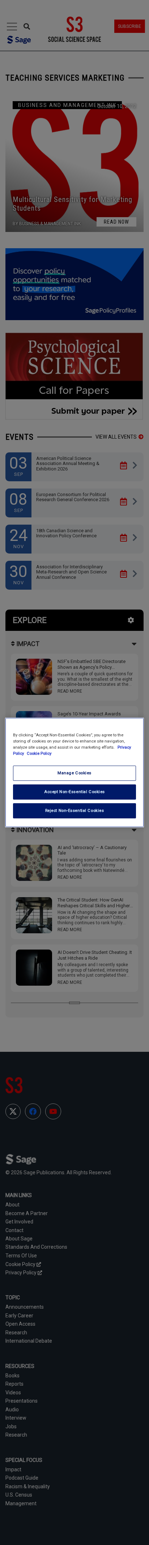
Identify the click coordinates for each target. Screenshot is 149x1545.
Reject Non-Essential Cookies (74, 810)
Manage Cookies (74, 772)
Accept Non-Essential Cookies (74, 791)
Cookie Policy (39, 753)
